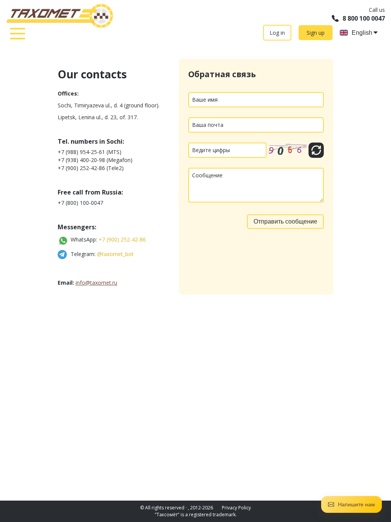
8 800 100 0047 (364, 18)
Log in (277, 32)
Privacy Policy (236, 507)
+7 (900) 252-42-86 (122, 239)
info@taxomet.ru (96, 282)
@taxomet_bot (115, 254)
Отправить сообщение (285, 221)
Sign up (316, 32)
